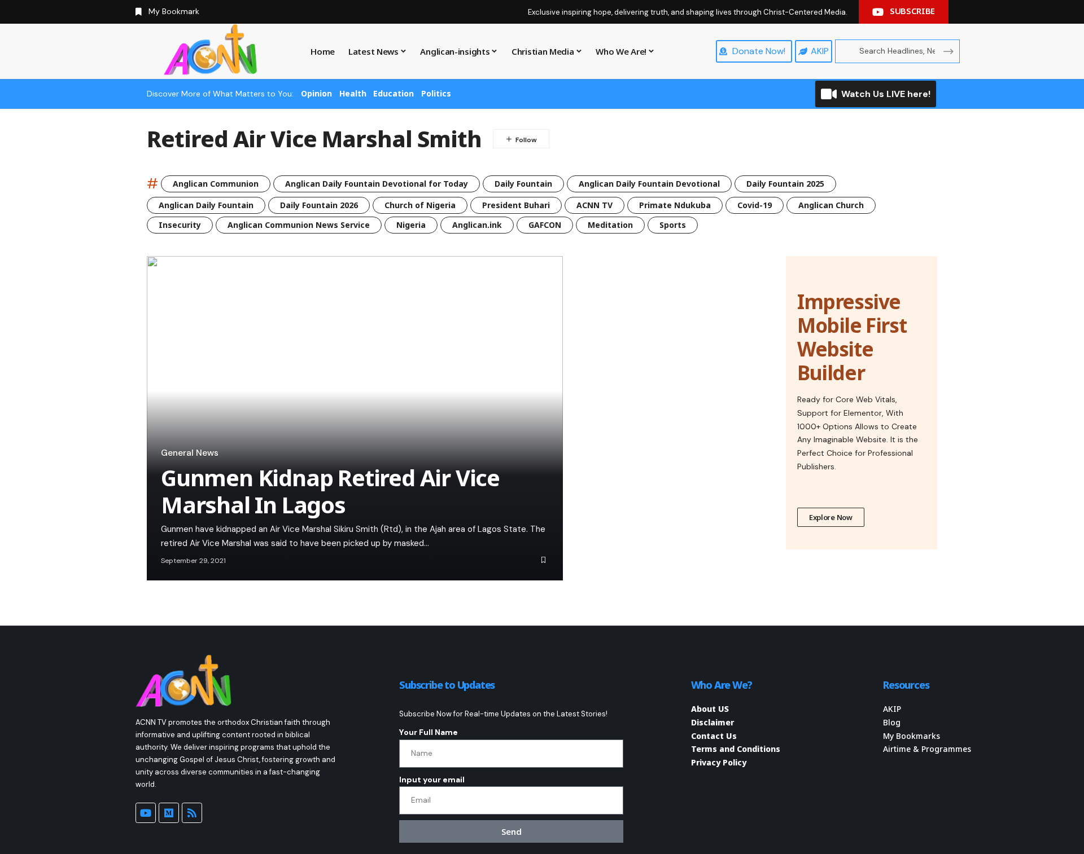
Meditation (610, 224)
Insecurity (180, 224)
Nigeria (411, 224)
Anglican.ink (477, 224)
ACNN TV (594, 205)
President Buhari (516, 205)
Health (352, 93)
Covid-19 (754, 205)
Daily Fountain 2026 (319, 205)
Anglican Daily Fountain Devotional (649, 183)
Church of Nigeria (420, 205)
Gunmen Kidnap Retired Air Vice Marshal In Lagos (330, 491)
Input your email (432, 779)
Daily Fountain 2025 (785, 183)
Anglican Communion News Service (299, 224)
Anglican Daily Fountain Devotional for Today (376, 183)
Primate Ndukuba (675, 205)
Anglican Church (831, 205)
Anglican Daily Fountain (206, 205)
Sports (672, 224)
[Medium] (169, 813)
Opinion (316, 93)
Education (393, 93)
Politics (436, 93)
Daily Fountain (523, 183)
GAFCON (544, 224)
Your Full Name (428, 732)
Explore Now (831, 517)
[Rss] (192, 813)
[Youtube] (146, 813)
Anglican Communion (216, 183)
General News (189, 453)
